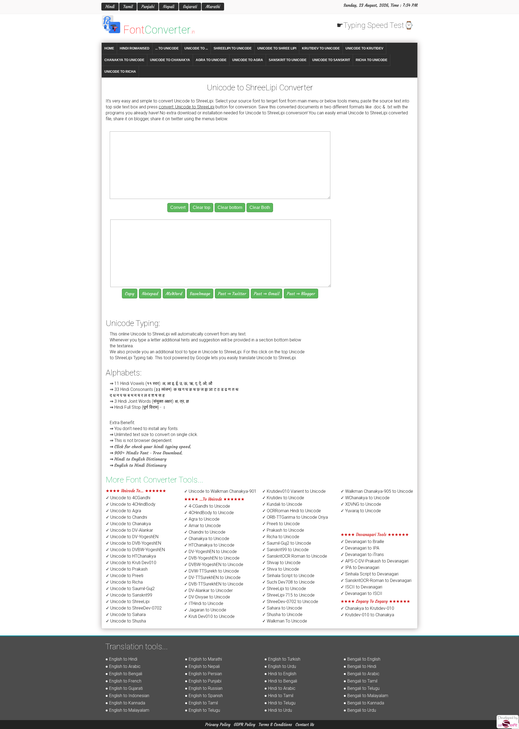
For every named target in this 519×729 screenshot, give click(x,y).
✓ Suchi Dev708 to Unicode (288, 582)
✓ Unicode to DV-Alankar (129, 530)
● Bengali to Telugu (362, 688)
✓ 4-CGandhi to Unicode (207, 506)
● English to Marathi (203, 659)
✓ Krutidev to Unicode (283, 497)
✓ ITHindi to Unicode (203, 603)
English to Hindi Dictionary (140, 465)
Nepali (168, 6)
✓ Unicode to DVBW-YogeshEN (135, 549)
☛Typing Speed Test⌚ (375, 25)
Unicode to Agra (247, 60)
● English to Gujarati (124, 688)
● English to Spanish (204, 695)
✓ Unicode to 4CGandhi (128, 497)
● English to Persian (203, 673)
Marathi (213, 6)
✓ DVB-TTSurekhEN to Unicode (213, 584)
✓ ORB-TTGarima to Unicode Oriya (295, 517)
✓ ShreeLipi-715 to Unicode (288, 595)
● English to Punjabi (203, 681)
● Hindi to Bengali (280, 681)
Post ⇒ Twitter (232, 293)
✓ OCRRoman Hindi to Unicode (291, 510)
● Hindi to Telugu (279, 702)
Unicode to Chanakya (170, 60)
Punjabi (147, 6)
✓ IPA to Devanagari (360, 567)
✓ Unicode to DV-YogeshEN (132, 536)
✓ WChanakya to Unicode (365, 497)
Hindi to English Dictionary (140, 459)
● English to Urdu (280, 666)
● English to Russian (203, 688)
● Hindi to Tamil (278, 695)
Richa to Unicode (371, 60)
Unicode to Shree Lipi (276, 48)
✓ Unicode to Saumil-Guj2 (130, 588)
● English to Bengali (123, 673)
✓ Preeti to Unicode (281, 523)
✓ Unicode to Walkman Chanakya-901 (220, 491)
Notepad (150, 293)
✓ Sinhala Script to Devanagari (369, 574)
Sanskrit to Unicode (288, 60)
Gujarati (190, 6)
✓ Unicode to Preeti (124, 575)
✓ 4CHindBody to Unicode (209, 512)
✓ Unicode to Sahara (126, 614)
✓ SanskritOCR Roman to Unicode (294, 556)
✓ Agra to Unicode (201, 519)
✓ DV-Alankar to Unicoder (208, 590)
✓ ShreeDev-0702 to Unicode (290, 601)
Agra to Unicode (211, 60)
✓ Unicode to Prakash (127, 569)
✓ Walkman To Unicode (284, 621)
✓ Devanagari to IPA (360, 548)
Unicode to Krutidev (364, 48)
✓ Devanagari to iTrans (362, 554)
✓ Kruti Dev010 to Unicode (209, 616)
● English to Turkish (282, 659)
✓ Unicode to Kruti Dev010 (131, 562)
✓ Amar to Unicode (202, 525)
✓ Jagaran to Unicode (205, 610)
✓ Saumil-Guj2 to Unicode (286, 543)
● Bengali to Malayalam (366, 695)
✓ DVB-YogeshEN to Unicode (211, 558)
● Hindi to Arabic (279, 688)
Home (109, 48)
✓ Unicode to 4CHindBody (130, 504)
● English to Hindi (121, 659)
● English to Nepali (202, 666)
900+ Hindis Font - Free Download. (148, 452)
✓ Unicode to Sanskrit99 (129, 595)
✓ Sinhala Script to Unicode (288, 575)
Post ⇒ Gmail (266, 293)
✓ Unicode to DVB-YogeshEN (133, 543)
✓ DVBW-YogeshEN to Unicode (213, 564)
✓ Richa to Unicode (280, 536)
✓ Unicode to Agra (123, 510)
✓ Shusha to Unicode (282, 614)
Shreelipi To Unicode (233, 48)
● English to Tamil (201, 702)
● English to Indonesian (127, 695)
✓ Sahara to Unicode (282, 608)
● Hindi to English (280, 673)
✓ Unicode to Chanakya (128, 523)
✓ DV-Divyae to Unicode (207, 597)
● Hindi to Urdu (278, 710)
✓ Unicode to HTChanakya (131, 556)
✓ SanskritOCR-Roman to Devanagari (376, 580)
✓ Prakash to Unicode (283, 530)
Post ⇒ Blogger (301, 293)
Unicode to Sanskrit (331, 60)
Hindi (110, 6)
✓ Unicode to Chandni (126, 517)
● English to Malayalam (127, 710)
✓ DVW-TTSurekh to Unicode (211, 571)
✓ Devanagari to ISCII (361, 593)
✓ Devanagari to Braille (362, 541)
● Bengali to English (362, 659)
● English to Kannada (125, 702)
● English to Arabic (123, 666)
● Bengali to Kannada (364, 702)
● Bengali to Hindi (360, 666)
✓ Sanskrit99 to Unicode (285, 549)
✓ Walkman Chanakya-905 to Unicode (377, 491)
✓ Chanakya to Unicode (206, 538)
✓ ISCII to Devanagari (361, 587)
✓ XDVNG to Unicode (361, 504)
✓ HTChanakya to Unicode (209, 545)
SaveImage (200, 293)
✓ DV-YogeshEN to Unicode (210, 551)
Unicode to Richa (120, 72)
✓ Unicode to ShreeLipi (127, 601)
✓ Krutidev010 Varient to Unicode (294, 491)
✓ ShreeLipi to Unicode (284, 588)
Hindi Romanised (134, 48)
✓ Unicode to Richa (124, 582)
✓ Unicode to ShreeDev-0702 (134, 608)
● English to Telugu (202, 710)
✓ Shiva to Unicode (280, 569)
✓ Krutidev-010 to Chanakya (367, 614)
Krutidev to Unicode (321, 48)
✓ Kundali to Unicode (282, 504)
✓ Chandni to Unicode (204, 532)
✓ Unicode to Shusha (126, 621)
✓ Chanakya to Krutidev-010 (367, 608)
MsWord (174, 293)
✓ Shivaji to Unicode (281, 562)
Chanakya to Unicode (124, 60)
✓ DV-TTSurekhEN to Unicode (212, 577)
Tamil (128, 6)
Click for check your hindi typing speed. (152, 446)
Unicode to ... (196, 48)
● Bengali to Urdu (360, 710)
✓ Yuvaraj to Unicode (361, 510)
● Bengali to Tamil (360, 681)
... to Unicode (167, 48)
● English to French (123, 681)
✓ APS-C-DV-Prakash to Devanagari (374, 561)
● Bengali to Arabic (362, 673)
